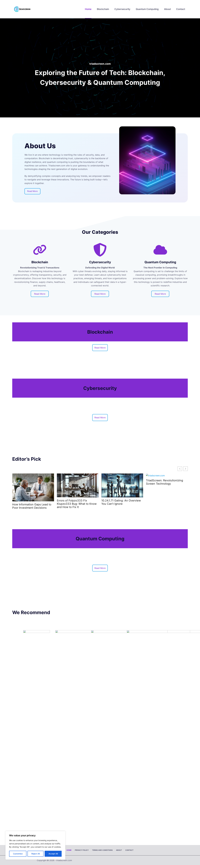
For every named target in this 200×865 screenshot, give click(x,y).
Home (88, 9)
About (167, 9)
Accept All (53, 853)
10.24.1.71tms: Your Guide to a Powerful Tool (165, 482)
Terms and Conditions (102, 850)
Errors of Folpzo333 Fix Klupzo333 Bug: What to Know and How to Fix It (32, 504)
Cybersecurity (122, 9)
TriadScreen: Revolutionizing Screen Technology (119, 482)
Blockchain (103, 9)
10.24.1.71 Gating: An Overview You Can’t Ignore (76, 502)
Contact (180, 9)
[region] (35, 845)
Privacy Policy (82, 850)
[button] (185, 468)
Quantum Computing (147, 9)
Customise (18, 853)
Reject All (35, 853)
